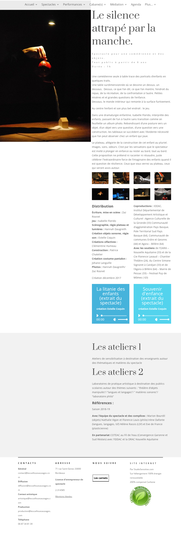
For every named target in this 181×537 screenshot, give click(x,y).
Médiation (117, 4)
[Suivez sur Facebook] (94, 468)
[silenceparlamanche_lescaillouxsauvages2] (142, 183)
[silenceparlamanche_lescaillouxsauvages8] (100, 183)
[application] (111, 317)
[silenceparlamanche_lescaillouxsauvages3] (162, 183)
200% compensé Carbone (142, 481)
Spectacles (49, 4)
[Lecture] (97, 315)
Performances (72, 4)
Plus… (149, 4)
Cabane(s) (96, 4)
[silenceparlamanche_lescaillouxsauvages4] (121, 183)
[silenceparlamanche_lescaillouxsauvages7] (162, 199)
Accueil (29, 4)
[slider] (122, 319)
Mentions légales (63, 496)
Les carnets (101, 478)
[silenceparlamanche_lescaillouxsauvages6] (121, 199)
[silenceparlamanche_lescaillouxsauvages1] (100, 199)
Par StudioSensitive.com (142, 469)
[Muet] (114, 319)
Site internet (143, 463)
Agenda (136, 4)
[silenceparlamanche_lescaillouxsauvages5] (142, 199)
